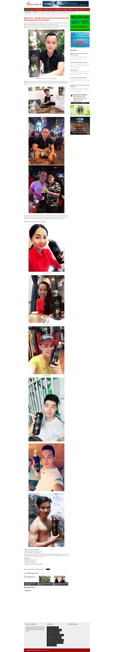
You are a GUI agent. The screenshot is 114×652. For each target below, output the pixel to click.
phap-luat (58, 637)
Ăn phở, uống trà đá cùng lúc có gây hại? (79, 62)
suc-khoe (50, 642)
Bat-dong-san (51, 630)
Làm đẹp (65, 9)
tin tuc (49, 645)
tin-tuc (54, 645)
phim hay (50, 640)
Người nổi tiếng (38, 9)
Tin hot (60, 642)
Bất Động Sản (58, 9)
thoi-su (55, 642)
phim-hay (56, 640)
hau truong (58, 630)
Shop (82, 9)
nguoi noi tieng (51, 635)
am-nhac (50, 627)
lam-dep (56, 632)
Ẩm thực (77, 9)
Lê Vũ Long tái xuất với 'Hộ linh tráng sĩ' (78, 77)
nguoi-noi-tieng (59, 635)
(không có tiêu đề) (74, 70)
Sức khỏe (71, 9)
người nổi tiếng (51, 637)
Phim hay (46, 9)
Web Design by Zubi (45, 650)
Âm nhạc (31, 9)
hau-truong (50, 632)
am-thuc (56, 627)
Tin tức (51, 9)
